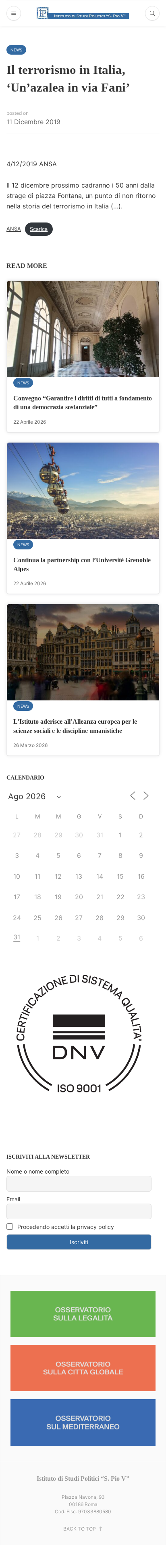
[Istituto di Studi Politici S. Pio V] (83, 13)
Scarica (39, 229)
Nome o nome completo (37, 1171)
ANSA (13, 229)
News (16, 49)
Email (13, 1199)
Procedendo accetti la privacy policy (65, 1226)
